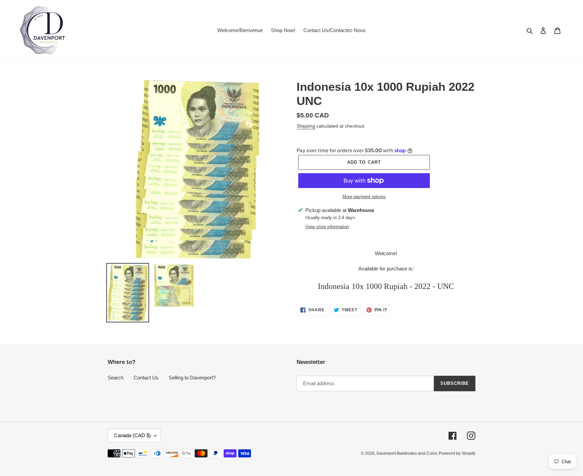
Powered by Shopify (457, 453)
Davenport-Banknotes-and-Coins (407, 453)
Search (115, 377)
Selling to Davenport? (192, 377)
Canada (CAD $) (132, 435)
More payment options (364, 196)
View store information (327, 226)
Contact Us (146, 377)
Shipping (306, 126)
